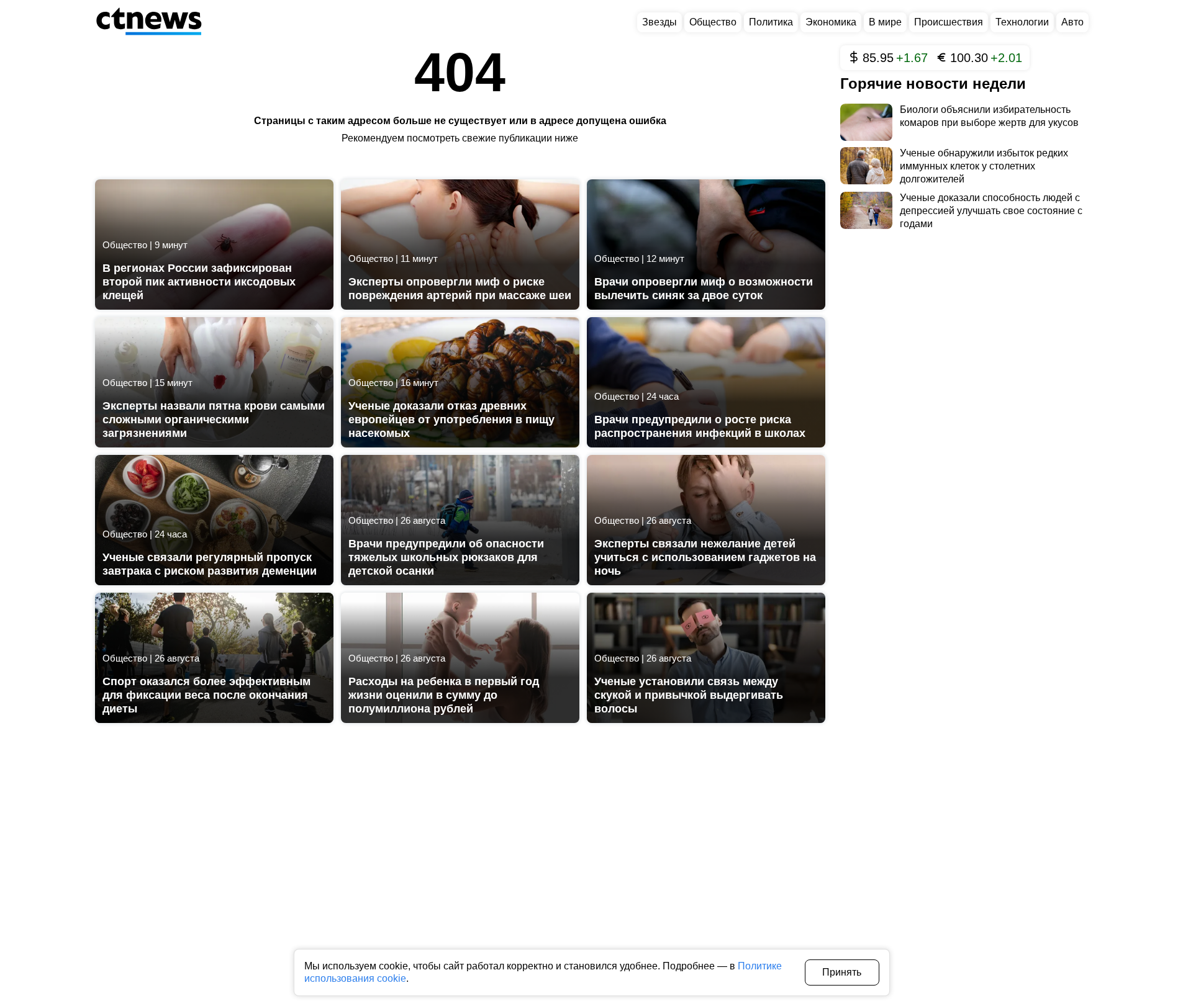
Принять (841, 972)
